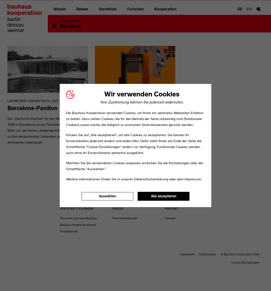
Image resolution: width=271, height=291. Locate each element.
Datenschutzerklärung (151, 179)
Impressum (192, 179)
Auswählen (107, 196)
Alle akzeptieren (163, 196)
